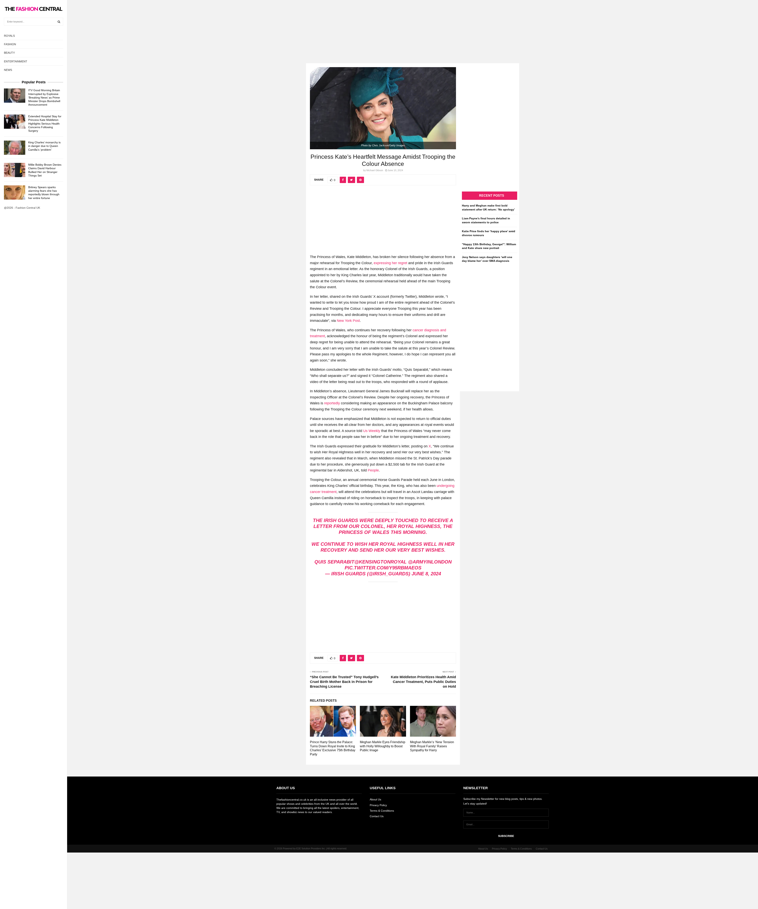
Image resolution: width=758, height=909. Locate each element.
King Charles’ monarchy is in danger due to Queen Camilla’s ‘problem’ (44, 146)
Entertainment (15, 61)
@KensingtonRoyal (380, 561)
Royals (9, 35)
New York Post (348, 321)
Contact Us (377, 816)
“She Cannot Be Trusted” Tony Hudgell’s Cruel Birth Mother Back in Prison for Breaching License (344, 681)
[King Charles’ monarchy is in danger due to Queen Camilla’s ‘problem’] (14, 148)
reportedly (332, 403)
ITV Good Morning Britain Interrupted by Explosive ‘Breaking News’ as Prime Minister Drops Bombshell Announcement (44, 97)
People (373, 470)
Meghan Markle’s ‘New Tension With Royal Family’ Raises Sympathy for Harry (432, 746)
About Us (375, 799)
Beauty (9, 52)
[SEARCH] (59, 22)
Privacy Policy (378, 805)
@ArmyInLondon (430, 561)
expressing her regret (390, 263)
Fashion (10, 44)
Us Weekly (371, 431)
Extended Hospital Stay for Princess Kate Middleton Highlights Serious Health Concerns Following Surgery (44, 123)
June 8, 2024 (426, 573)
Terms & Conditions (382, 810)
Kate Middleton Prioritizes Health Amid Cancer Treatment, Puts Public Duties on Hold (423, 681)
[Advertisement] (379, 27)
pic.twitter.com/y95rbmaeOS (383, 567)
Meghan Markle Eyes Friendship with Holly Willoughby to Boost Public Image (382, 746)
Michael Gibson (374, 170)
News (8, 69)
